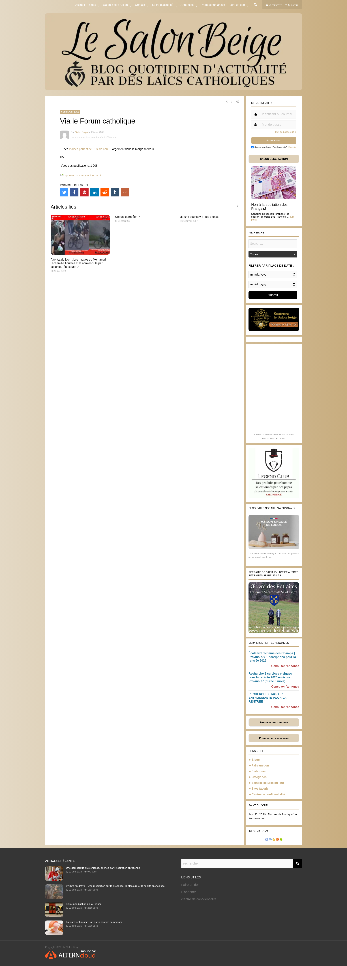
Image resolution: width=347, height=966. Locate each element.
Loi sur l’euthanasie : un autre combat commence (94, 921)
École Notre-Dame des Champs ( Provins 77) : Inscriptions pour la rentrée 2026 (272, 656)
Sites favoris (260, 788)
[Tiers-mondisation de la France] (54, 916)
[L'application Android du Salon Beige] (281, 839)
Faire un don (260, 765)
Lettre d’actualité (162, 4)
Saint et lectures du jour (268, 782)
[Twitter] (64, 192)
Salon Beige (81, 132)
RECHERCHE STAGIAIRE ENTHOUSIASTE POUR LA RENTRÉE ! (267, 697)
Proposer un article (213, 4)
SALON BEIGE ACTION (274, 158)
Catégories (259, 777)
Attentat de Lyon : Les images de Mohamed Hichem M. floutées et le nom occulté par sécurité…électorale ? (78, 263)
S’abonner (259, 771)
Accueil (80, 4)
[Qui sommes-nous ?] (266, 839)
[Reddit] (104, 192)
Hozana (282, 438)
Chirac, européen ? (127, 216)
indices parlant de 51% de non (88, 149)
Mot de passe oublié (285, 132)
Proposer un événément (274, 738)
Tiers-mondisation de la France (84, 903)
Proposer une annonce (274, 722)
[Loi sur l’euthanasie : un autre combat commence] (54, 934)
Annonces (187, 4)
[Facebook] (74, 192)
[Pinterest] (84, 192)
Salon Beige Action (115, 4)
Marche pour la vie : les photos (199, 216)
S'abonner (188, 892)
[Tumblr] (115, 192)
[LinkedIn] (94, 192)
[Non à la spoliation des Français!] (273, 198)
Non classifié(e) (70, 112)
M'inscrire (292, 147)
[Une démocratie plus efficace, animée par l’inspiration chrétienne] (54, 879)
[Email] (125, 192)
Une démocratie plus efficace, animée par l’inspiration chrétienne (103, 867)
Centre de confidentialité (268, 794)
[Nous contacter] (270, 839)
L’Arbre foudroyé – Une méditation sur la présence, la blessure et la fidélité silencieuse (115, 885)
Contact (140, 4)
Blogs (92, 4)
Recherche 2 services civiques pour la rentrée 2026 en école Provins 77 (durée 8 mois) (270, 677)
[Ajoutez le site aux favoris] (273, 839)
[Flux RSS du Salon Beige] (277, 839)
